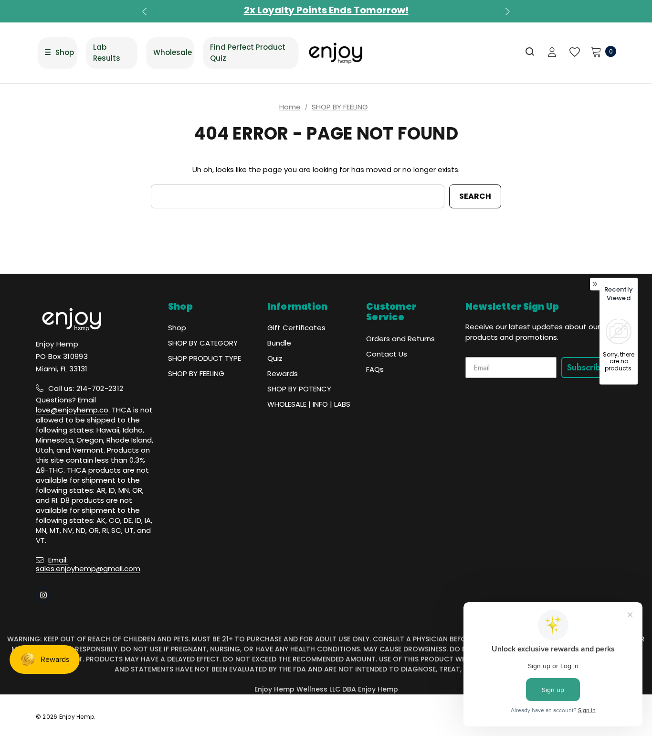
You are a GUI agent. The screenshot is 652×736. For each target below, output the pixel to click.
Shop (177, 328)
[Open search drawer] (530, 52)
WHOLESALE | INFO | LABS (308, 404)
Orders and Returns (400, 339)
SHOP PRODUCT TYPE (204, 358)
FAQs (375, 369)
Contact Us (386, 354)
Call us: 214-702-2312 (85, 388)
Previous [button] (145, 11)
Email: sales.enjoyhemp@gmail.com (88, 564)
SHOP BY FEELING (196, 373)
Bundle (279, 343)
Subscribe (586, 367)
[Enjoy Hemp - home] (336, 53)
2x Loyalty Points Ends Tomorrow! (326, 10)
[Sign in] (552, 53)
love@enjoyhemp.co (72, 410)
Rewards (282, 373)
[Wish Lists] (574, 52)
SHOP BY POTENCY (299, 389)
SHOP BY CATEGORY (203, 343)
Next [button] (506, 11)
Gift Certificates (296, 328)
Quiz (275, 358)
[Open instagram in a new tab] (43, 595)
